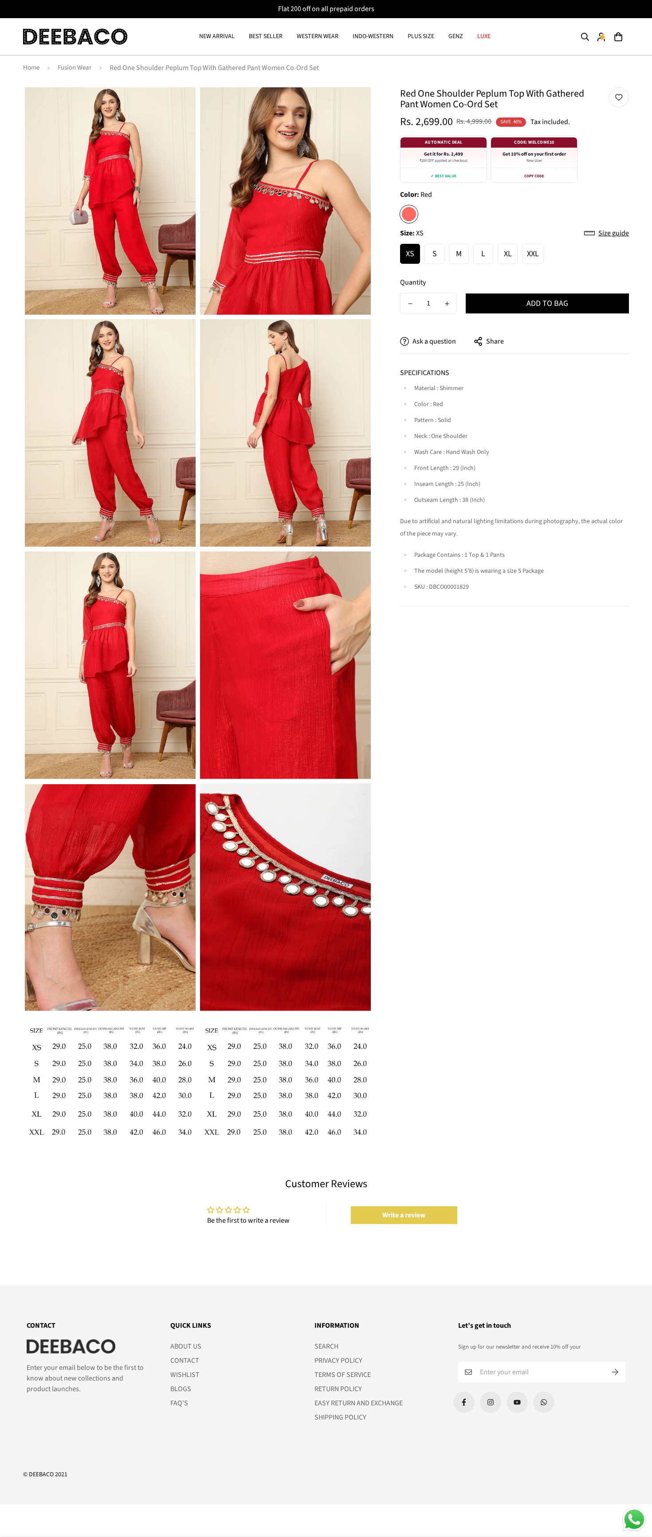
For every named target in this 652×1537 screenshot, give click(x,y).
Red (409, 214)
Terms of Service (342, 1375)
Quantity (413, 282)
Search (326, 1346)
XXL (533, 253)
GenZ (455, 36)
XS (410, 253)
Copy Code (534, 176)
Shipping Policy (340, 1417)
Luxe (484, 36)
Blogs (180, 1389)
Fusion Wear (74, 67)
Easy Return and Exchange (358, 1403)
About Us (185, 1346)
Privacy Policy (338, 1360)
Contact (184, 1360)
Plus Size (421, 36)
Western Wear (317, 36)
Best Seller (266, 36)
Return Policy (338, 1389)
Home (31, 67)
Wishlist (185, 1375)
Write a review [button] (403, 1215)
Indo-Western (373, 36)
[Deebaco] (75, 37)
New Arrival (217, 36)
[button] (617, 37)
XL (508, 253)
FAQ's (179, 1403)
